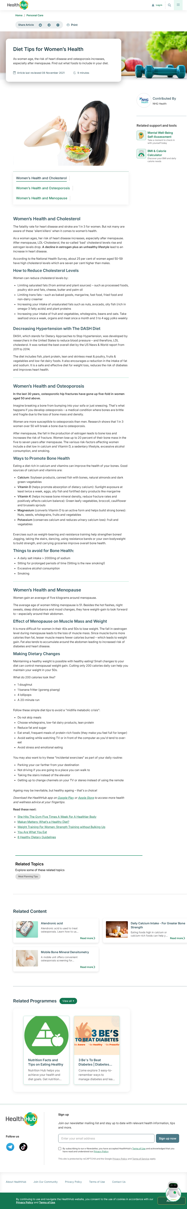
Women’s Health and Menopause (41, 198)
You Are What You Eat (32, 832)
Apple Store (86, 797)
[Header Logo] (17, 5)
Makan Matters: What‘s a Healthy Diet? (43, 822)
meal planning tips (28, 876)
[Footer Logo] (22, 1119)
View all (67, 1000)
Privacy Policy (101, 1151)
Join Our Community (45, 1181)
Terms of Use (139, 1148)
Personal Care (34, 15)
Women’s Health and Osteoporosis (43, 188)
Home (18, 15)
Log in (159, 5)
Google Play (66, 797)
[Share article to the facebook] (58, 25)
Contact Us (118, 1181)
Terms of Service (140, 1158)
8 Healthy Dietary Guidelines (37, 837)
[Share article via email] (40, 25)
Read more (86, 938)
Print (74, 25)
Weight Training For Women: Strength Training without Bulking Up (61, 827)
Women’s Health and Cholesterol (41, 178)
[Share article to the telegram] (49, 25)
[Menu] (178, 5)
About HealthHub (16, 1181)
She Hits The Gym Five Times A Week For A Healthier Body (57, 816)
